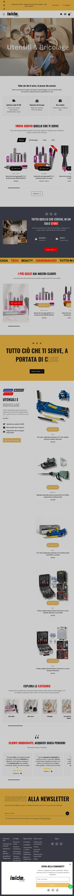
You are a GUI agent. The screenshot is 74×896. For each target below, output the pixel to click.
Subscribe (52, 885)
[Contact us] (70, 886)
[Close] (70, 864)
